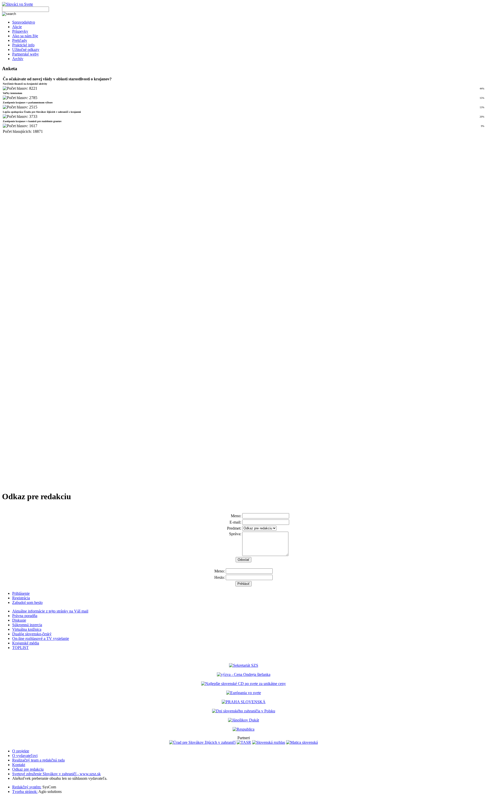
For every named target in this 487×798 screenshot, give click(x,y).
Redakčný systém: (26, 787)
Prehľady (19, 40)
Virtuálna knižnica (26, 629)
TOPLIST (20, 647)
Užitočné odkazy (25, 49)
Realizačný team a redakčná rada (38, 760)
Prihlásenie (21, 593)
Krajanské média (25, 643)
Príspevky (20, 31)
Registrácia (21, 598)
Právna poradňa (24, 616)
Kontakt (18, 765)
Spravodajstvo (23, 22)
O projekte (20, 751)
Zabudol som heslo (27, 602)
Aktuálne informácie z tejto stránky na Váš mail (50, 611)
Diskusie (19, 620)
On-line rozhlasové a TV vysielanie (40, 638)
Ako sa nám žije (25, 36)
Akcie (17, 27)
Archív (17, 59)
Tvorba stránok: (25, 791)
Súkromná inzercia (27, 625)
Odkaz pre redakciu (28, 769)
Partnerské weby (25, 54)
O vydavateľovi (25, 755)
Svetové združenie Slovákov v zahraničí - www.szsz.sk (56, 774)
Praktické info (23, 45)
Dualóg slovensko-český (31, 634)
